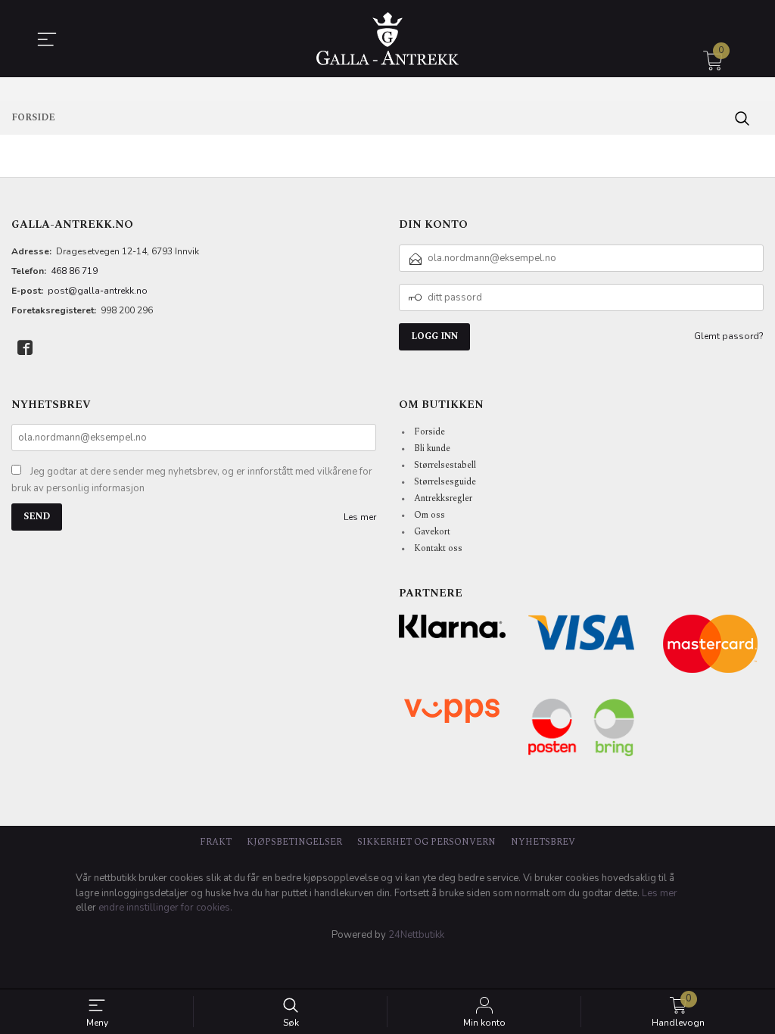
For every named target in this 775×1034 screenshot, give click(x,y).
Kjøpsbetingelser (294, 842)
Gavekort (432, 532)
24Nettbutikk (416, 935)
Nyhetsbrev (543, 842)
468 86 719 (74, 271)
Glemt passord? (729, 336)
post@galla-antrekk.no (98, 291)
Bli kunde (432, 448)
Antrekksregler (443, 498)
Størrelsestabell (445, 465)
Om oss (429, 515)
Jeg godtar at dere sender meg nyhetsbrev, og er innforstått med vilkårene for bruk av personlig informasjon (191, 480)
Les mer (360, 517)
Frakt (216, 842)
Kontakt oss (438, 548)
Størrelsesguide (445, 482)
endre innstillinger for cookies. (165, 907)
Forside (429, 432)
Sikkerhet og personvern (426, 842)
